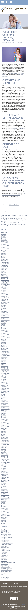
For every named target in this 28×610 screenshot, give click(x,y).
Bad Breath (4, 531)
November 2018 (5, 370)
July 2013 (3, 465)
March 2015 (4, 435)
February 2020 (4, 348)
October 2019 (4, 354)
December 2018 (5, 369)
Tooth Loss (3, 575)
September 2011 (5, 498)
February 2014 (4, 455)
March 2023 (4, 293)
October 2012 (4, 478)
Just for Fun (4, 556)
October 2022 (4, 300)
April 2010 (3, 523)
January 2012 (4, 492)
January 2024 (4, 278)
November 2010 (5, 512)
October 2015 (4, 425)
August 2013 (4, 463)
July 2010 (3, 518)
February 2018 (4, 383)
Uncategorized (5, 577)
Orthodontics (4, 564)
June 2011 (3, 502)
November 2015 (5, 423)
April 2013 (3, 469)
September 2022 (5, 302)
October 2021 (4, 318)
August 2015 (4, 428)
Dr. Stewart (4, 546)
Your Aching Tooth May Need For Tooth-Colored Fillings (14, 587)
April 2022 (3, 309)
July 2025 (3, 251)
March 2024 (4, 275)
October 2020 (4, 336)
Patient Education (5, 567)
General (3, 549)
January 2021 (4, 331)
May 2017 (3, 397)
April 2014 (3, 452)
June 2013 (3, 466)
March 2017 (4, 400)
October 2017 (4, 389)
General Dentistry (5, 550)
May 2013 (3, 468)
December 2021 (5, 315)
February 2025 (4, 259)
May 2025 (3, 254)
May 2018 (3, 379)
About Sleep (4, 530)
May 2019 (3, 361)
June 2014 (3, 449)
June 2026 (3, 235)
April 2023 (3, 291)
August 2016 (4, 410)
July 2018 (3, 376)
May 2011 (3, 504)
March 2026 (4, 240)
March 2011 (4, 506)
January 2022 (4, 314)
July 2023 (3, 287)
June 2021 (3, 324)
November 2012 (5, 477)
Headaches (4, 553)
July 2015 (3, 429)
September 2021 (5, 320)
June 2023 (3, 289)
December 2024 (5, 262)
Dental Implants (5, 541)
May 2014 (3, 450)
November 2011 (5, 495)
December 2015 (5, 422)
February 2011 (4, 508)
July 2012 (3, 483)
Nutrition (3, 558)
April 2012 (3, 487)
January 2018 (4, 385)
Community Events (6, 534)
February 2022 (4, 312)
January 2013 (4, 474)
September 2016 (5, 409)
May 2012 (3, 486)
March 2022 (4, 311)
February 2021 (4, 330)
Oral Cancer (4, 559)
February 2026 (4, 241)
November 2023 (5, 281)
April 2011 (3, 505)
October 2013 (4, 461)
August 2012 (4, 481)
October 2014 (4, 443)
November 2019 (5, 352)
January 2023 (4, 296)
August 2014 (4, 446)
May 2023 (3, 290)
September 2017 (5, 391)
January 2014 (4, 456)
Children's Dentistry (14, 205)
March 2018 (4, 382)
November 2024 (5, 263)
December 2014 (5, 440)
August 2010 (4, 517)
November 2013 (5, 459)
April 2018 (3, 380)
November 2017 (5, 388)
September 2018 (5, 373)
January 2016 (4, 420)
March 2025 (4, 257)
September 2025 (5, 248)
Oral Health (4, 561)
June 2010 (3, 520)
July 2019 (3, 358)
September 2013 (5, 462)
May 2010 (3, 521)
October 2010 (4, 514)
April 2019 (3, 363)
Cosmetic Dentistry (6, 535)
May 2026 (3, 237)
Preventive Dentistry (6, 568)
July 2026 (3, 234)
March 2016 (4, 417)
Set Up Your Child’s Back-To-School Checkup (12, 218)
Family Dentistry (5, 547)
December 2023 (5, 280)
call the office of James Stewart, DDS (13, 194)
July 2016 (3, 412)
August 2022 (4, 303)
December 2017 (5, 386)
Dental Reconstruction (7, 543)
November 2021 (5, 317)
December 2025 (5, 244)
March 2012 (4, 489)
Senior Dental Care (5, 571)
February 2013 (4, 472)
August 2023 (4, 285)
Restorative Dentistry (6, 570)
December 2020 (5, 333)
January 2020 (4, 349)
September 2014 (5, 444)
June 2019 (3, 360)
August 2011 (4, 499)
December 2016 (5, 404)
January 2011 (4, 509)
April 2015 (3, 434)
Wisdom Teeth (4, 578)
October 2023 (4, 283)
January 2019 (4, 367)
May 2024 (3, 272)
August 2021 (4, 321)
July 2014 (3, 447)
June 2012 (3, 484)
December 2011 (5, 493)
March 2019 (4, 364)
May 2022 (3, 308)
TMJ (2, 574)
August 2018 (4, 375)
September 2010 (5, 515)
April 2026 (3, 238)
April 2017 (3, 398)
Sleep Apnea (4, 573)
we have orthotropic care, (15, 161)
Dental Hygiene (5, 540)
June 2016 (3, 413)
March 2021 (4, 329)
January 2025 (4, 260)
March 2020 (4, 346)
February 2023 (4, 294)
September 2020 (5, 337)
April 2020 (3, 345)
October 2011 (4, 496)
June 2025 (3, 253)
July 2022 (3, 305)
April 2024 (3, 274)
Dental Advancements (6, 537)
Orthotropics (4, 565)
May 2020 (3, 343)
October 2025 (4, 247)
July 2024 (3, 269)
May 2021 (3, 326)
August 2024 (4, 268)
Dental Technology (6, 544)
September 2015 (5, 426)
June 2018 (3, 377)
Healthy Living (4, 555)
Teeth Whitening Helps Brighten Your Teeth (12, 222)
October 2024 (4, 265)
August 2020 (4, 339)
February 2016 (4, 419)
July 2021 (3, 323)
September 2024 (5, 266)
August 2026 (4, 232)
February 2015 (4, 437)
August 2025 (4, 250)
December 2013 (5, 458)
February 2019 (4, 366)
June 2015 (3, 431)
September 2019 (5, 355)
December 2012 (5, 475)
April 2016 (3, 416)
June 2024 (3, 271)
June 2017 (3, 395)
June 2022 (3, 306)
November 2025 (5, 245)
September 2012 (5, 480)
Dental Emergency (5, 538)
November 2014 (5, 441)
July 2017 (3, 394)
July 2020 (3, 340)
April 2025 (3, 256)
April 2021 (3, 327)
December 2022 (5, 297)
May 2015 (3, 432)
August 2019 (4, 357)
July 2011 (3, 501)
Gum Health (4, 552)
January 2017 (4, 403)
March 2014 (4, 453)
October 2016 (4, 407)
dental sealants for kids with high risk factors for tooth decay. (13, 128)
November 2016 (5, 406)
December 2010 (5, 511)
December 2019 (5, 351)
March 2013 (4, 471)
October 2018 (4, 372)
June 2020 (3, 342)
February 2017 (4, 401)
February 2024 (4, 277)
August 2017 (4, 392)
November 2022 (5, 299)
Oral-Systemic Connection (8, 562)
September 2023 (5, 284)
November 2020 (5, 334)
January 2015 (4, 438)
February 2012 (4, 490)
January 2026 (4, 243)
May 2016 (3, 415)
